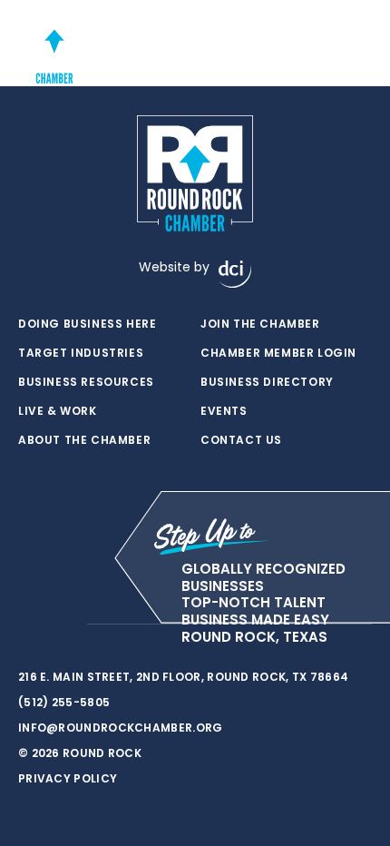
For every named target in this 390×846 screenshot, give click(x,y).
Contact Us (241, 440)
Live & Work (57, 411)
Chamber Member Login (278, 353)
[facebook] (27, 624)
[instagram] (63, 624)
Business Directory (267, 382)
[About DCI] (235, 274)
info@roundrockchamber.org (120, 727)
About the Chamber (84, 440)
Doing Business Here (87, 324)
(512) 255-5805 (64, 702)
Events (224, 411)
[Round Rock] (54, 47)
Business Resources (86, 382)
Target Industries (80, 353)
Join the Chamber (260, 324)
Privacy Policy (67, 778)
